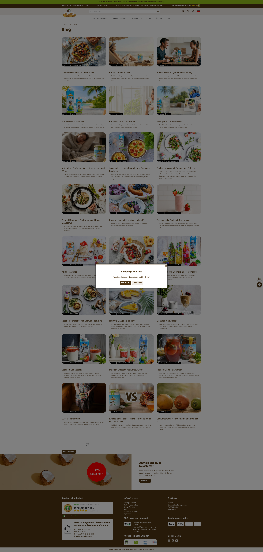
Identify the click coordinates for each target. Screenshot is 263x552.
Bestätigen (125, 283)
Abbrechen (165, 266)
